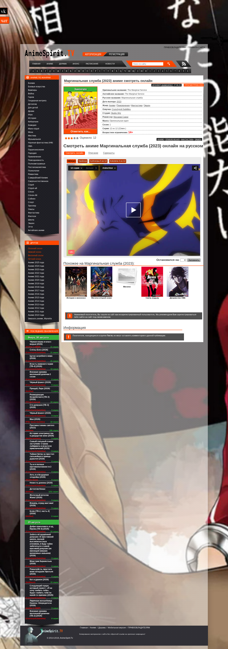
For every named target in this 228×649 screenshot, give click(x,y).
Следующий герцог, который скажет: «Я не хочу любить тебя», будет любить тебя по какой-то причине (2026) (41, 590)
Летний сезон (34, 259)
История (32, 118)
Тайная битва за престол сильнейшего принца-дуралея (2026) (42, 456)
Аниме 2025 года (36, 262)
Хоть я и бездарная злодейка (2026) (39, 476)
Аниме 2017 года (36, 290)
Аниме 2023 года (36, 269)
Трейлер (82, 161)
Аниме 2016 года (36, 294)
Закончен (80, 89)
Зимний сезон (34, 252)
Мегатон (127, 287)
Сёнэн (31, 192)
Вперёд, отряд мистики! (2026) (41, 504)
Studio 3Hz (116, 113)
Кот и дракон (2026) (39, 579)
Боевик (31, 83)
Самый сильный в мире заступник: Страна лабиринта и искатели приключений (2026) (41, 445)
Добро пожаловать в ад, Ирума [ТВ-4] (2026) (42, 527)
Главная (36, 64)
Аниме (50, 64)
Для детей (33, 107)
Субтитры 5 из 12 (98, 161)
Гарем (31, 97)
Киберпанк (33, 121)
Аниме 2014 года (36, 301)
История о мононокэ (76, 298)
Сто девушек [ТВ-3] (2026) (39, 406)
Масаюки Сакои (120, 117)
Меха (30, 132)
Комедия (32, 125)
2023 (119, 101)
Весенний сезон (35, 255)
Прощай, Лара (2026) (40, 388)
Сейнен (31, 199)
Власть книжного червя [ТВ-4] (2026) (41, 365)
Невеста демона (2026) (41, 483)
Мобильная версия (117, 627)
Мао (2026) (35, 419)
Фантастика (33, 213)
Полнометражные (36, 164)
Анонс (76, 64)
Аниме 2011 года (36, 311)
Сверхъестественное (38, 181)
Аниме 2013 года (36, 304)
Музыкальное (34, 139)
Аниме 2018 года (36, 287)
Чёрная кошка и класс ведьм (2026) (40, 343)
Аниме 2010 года (36, 315)
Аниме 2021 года (36, 276)
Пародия (32, 153)
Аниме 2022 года (36, 273)
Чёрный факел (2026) (40, 382)
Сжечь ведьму (152, 298)
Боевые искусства (36, 86)
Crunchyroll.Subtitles (121, 109)
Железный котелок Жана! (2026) (39, 496)
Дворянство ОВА (177, 298)
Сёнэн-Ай (32, 195)
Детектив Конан (37, 489)
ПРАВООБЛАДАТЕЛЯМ (175, 47)
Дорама (63, 64)
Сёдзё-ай (32, 188)
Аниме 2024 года (36, 266)
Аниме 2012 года (36, 308)
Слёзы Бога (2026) (39, 350)
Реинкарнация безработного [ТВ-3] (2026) (39, 397)
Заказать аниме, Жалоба (40, 318)
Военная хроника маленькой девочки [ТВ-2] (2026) (39, 613)
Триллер (32, 206)
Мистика (32, 136)
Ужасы (31, 209)
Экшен (31, 223)
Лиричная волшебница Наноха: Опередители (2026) (41, 603)
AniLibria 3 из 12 (118, 161)
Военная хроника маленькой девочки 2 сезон (40, 374)
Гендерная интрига (37, 100)
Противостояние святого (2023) (42, 426)
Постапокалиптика (37, 167)
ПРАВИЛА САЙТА (196, 47)
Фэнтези (32, 216)
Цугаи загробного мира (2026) (41, 357)
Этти (30, 227)
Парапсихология (36, 150)
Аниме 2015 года (36, 297)
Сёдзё (31, 185)
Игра (30, 114)
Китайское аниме (36, 230)
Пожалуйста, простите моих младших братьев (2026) (41, 571)
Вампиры (32, 90)
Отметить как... (80, 131)
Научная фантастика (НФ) (40, 143)
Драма (31, 111)
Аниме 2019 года (36, 283)
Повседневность (36, 160)
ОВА (30, 146)
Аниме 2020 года (36, 280)
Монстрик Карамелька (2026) (41, 562)
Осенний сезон (35, 248)
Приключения (34, 157)
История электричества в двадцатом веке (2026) (42, 434)
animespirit (167, 85)
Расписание (92, 64)
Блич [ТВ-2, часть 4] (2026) (40, 512)
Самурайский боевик (38, 178)
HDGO (71, 161)
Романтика (33, 174)
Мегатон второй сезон (101, 298)
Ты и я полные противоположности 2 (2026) (40, 466)
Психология (33, 171)
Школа (31, 220)
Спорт (31, 202)
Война (31, 93)
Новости (110, 64)
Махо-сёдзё (33, 128)
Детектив (32, 104)
